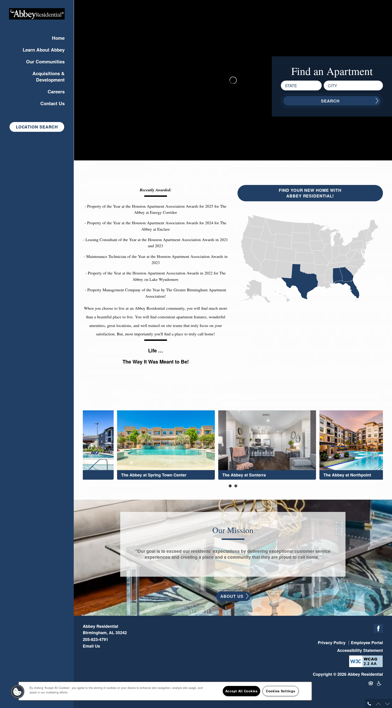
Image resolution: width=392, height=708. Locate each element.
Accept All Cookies (241, 691)
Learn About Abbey (44, 49)
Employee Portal (367, 643)
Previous (76, 443)
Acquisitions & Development (48, 76)
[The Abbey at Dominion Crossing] (334, 445)
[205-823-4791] (369, 703)
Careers (56, 91)
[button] (37, 127)
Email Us (91, 646)
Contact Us (52, 103)
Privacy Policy (331, 643)
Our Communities (45, 61)
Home (58, 38)
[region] (165, 691)
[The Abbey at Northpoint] (132, 445)
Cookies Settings (280, 691)
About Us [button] (231, 596)
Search (330, 101)
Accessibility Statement (360, 650)
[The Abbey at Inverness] (233, 445)
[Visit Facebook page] (378, 628)
